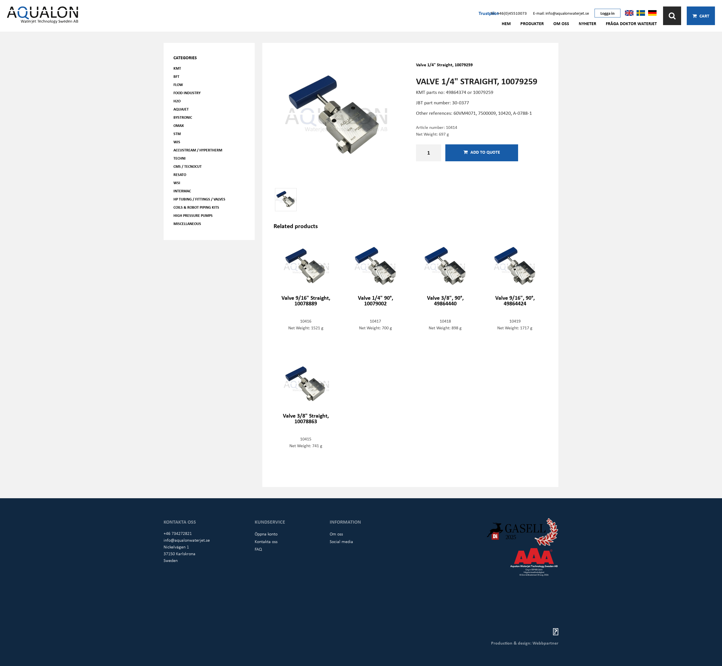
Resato (179, 174)
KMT (177, 68)
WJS (176, 141)
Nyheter (587, 23)
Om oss (561, 23)
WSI (176, 182)
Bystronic (182, 117)
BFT (176, 76)
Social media (341, 541)
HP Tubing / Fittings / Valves (199, 199)
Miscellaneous (187, 223)
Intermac (182, 190)
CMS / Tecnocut (187, 166)
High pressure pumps (193, 215)
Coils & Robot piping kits (196, 207)
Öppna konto (266, 534)
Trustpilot (489, 13)
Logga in (607, 13)
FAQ (258, 549)
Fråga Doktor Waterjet (631, 23)
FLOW (178, 84)
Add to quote (485, 152)
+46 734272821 (178, 533)
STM (177, 133)
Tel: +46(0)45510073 (509, 13)
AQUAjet (181, 109)
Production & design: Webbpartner (524, 643)
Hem (506, 23)
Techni (179, 158)
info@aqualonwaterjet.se (187, 540)
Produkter (532, 23)
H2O (176, 100)
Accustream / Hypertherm (197, 150)
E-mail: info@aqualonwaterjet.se (561, 13)
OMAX (178, 125)
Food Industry (187, 92)
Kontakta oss (266, 541)
